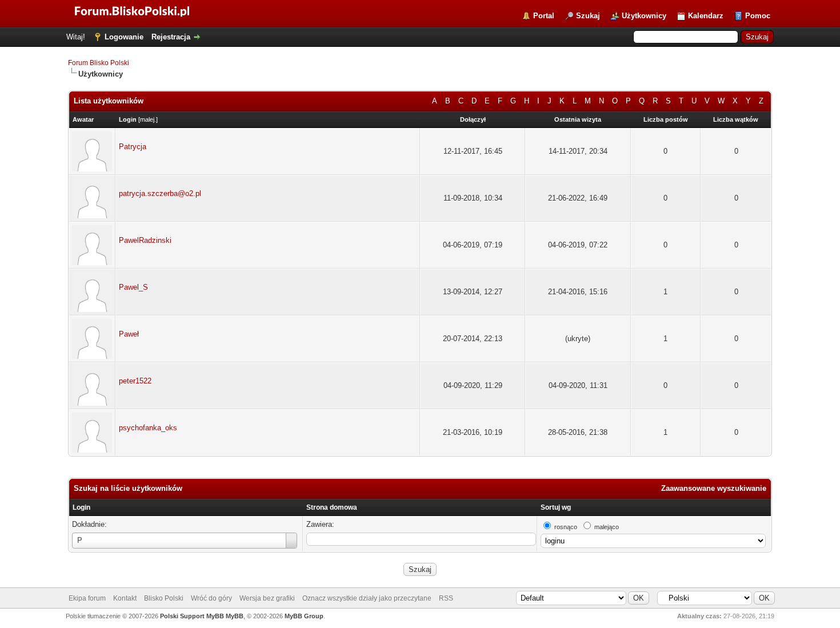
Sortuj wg (556, 507)
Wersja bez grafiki (267, 598)
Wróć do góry (211, 598)
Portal (543, 15)
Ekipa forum (87, 598)
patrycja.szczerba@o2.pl (160, 193)
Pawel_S (133, 287)
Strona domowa (331, 507)
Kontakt (125, 598)
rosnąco (565, 526)
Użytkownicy (644, 15)
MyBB (234, 616)
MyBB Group (304, 616)
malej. (148, 119)
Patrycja (132, 146)
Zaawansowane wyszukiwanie (713, 488)
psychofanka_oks (148, 427)
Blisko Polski (163, 598)
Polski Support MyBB (192, 616)
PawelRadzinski (145, 240)
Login (81, 507)
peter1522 (135, 381)
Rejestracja (170, 37)
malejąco (606, 526)
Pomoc (757, 15)
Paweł (129, 334)
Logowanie (124, 37)
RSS (446, 598)
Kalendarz (705, 15)
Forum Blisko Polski (98, 63)
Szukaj (588, 15)
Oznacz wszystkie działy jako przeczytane (366, 598)
